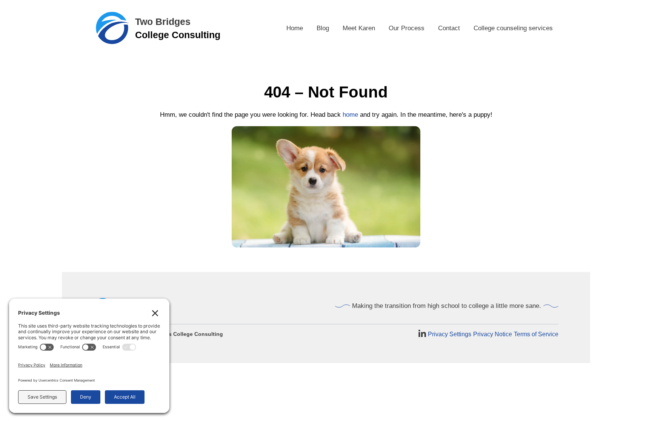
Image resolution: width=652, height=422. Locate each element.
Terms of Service (536, 334)
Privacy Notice (492, 334)
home (350, 114)
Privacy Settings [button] (449, 334)
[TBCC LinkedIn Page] (422, 334)
